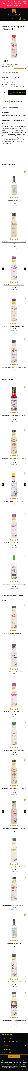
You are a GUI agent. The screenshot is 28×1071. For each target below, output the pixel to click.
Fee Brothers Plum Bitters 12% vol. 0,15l (14, 285)
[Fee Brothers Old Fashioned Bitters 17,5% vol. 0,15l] (14, 654)
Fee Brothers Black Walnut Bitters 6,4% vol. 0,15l (14, 367)
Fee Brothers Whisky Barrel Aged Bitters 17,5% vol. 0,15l (14, 1021)
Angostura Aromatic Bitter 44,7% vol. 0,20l (14, 501)
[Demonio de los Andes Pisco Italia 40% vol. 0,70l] (14, 567)
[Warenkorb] (24, 18)
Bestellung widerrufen (14, 1056)
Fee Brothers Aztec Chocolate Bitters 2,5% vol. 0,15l (14, 242)
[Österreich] (5, 8)
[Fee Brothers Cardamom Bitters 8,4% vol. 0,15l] (14, 888)
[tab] (5, 112)
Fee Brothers (14, 84)
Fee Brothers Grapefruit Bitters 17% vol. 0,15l (14, 867)
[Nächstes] (25, 269)
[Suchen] (12, 18)
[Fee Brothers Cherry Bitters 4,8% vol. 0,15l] (14, 45)
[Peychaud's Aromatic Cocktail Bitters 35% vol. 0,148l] (14, 398)
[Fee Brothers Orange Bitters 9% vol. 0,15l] (14, 309)
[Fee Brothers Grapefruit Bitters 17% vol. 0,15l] (14, 849)
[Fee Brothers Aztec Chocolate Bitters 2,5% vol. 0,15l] (14, 224)
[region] (14, 45)
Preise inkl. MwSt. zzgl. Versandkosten (11, 64)
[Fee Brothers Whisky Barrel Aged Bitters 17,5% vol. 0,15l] (14, 1003)
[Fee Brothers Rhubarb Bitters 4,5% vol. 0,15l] (14, 811)
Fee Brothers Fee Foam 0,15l (14, 200)
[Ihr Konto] (20, 18)
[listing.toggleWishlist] (25, 172)
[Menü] (4, 18)
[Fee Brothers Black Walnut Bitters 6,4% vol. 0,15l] (14, 350)
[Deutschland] (2, 8)
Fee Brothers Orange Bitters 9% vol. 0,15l (14, 326)
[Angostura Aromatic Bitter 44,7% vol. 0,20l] (14, 484)
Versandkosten (23, 1060)
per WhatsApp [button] (18, 101)
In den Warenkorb (19, 92)
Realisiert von (19, 1069)
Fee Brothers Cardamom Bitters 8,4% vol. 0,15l (14, 905)
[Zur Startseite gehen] (14, 12)
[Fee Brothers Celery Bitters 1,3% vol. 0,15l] (14, 733)
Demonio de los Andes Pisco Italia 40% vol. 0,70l (14, 584)
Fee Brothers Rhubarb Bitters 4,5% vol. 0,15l (14, 828)
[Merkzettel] (16, 18)
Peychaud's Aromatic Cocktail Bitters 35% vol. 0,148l (14, 416)
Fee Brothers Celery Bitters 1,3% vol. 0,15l (14, 750)
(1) (20, 69)
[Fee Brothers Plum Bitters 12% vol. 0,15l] (14, 267)
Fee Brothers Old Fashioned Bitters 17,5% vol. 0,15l (14, 672)
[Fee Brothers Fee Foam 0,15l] (14, 183)
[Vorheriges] (3, 269)
